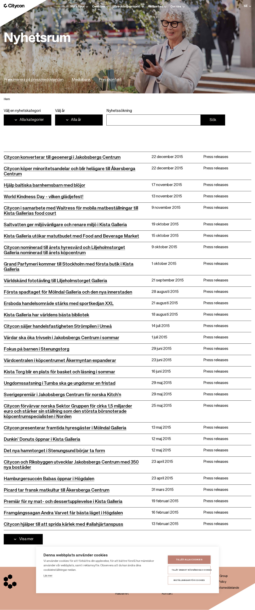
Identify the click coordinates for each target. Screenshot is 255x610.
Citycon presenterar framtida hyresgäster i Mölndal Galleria (65, 428)
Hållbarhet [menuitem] (155, 6)
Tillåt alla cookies (189, 560)
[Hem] (14, 6)
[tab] (247, 6)
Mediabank (81, 80)
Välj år (60, 111)
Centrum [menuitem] (98, 6)
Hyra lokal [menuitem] (78, 6)
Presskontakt (110, 80)
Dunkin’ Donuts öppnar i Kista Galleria (42, 439)
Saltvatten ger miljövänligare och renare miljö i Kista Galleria (65, 225)
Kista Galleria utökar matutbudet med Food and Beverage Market (71, 236)
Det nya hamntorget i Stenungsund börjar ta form (54, 451)
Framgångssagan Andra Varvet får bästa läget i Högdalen (63, 513)
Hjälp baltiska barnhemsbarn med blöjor (44, 185)
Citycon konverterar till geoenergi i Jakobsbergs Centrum (62, 157)
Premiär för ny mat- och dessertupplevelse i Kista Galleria (63, 501)
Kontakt (167, 593)
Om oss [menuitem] (175, 6)
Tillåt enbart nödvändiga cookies (191, 570)
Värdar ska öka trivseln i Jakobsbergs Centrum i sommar (61, 338)
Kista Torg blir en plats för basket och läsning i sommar (59, 372)
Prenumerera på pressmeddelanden (34, 80)
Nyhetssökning (119, 111)
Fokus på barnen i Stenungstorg (36, 349)
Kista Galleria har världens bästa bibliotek (46, 315)
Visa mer (26, 539)
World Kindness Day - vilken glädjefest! (43, 197)
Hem (7, 99)
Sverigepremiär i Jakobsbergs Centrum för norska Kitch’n (62, 395)
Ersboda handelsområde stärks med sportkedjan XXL (59, 303)
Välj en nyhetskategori (22, 111)
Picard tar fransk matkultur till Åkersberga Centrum (56, 490)
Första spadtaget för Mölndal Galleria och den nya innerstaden (68, 292)
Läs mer (47, 576)
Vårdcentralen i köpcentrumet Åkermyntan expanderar (60, 360)
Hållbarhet (122, 593)
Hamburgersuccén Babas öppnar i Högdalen (49, 479)
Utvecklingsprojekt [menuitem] (126, 6)
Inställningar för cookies (189, 580)
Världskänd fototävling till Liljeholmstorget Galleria (55, 281)
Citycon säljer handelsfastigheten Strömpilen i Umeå (58, 326)
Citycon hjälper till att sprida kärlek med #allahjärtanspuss (63, 524)
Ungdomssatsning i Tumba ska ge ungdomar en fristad (59, 383)
